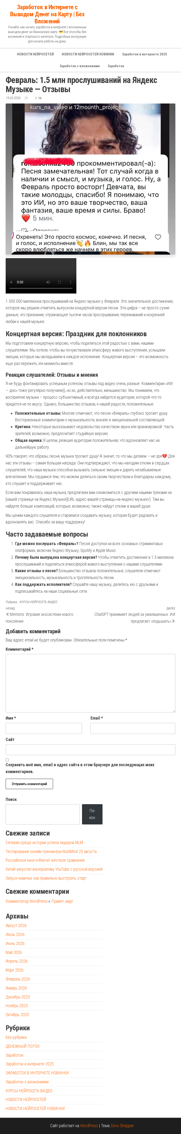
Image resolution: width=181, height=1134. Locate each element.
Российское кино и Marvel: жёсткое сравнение (45, 860)
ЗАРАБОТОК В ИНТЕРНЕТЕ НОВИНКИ (37, 1072)
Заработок (116, 66)
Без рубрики (16, 1037)
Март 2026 (15, 970)
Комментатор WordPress (27, 901)
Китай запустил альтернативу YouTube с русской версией (54, 869)
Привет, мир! (62, 901)
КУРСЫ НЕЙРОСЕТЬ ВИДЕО (38, 602)
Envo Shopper (122, 1125)
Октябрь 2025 (17, 1014)
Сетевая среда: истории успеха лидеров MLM (44, 842)
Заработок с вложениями (80, 66)
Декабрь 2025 (18, 996)
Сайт (10, 739)
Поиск (11, 799)
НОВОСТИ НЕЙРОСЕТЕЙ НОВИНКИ (88, 54)
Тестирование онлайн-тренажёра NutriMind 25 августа (51, 851)
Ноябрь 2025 (17, 1005)
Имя (11, 718)
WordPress (89, 1125)
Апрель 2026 (17, 961)
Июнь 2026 (15, 943)
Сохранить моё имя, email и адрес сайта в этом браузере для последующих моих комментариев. (80, 768)
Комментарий (19, 649)
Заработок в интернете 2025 (144, 54)
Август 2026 (16, 925)
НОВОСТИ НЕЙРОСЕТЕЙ (35, 54)
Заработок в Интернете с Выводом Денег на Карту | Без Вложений (47, 14)
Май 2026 (14, 952)
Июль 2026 (15, 934)
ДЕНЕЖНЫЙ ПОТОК (23, 1046)
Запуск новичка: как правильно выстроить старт (46, 878)
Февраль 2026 (18, 979)
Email (96, 718)
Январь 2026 (16, 987)
